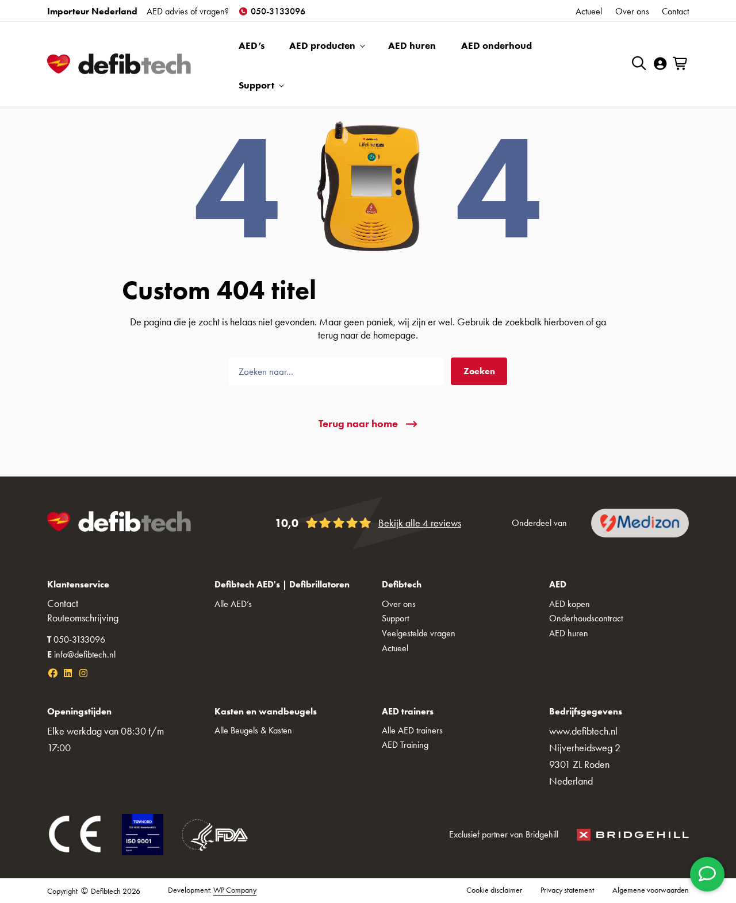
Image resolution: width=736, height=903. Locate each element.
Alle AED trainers (412, 730)
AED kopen (569, 603)
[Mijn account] (660, 64)
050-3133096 (276, 11)
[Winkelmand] (681, 64)
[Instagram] (83, 673)
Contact (675, 11)
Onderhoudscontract (586, 618)
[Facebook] (53, 673)
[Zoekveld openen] (639, 63)
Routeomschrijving (82, 618)
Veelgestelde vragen (418, 633)
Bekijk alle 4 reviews (419, 523)
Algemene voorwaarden (650, 890)
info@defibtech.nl (81, 654)
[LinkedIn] (68, 673)
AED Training (405, 744)
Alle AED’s (233, 603)
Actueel (589, 11)
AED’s (251, 45)
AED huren (412, 45)
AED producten (322, 45)
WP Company (234, 890)
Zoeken (479, 371)
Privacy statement (567, 890)
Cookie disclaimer (494, 890)
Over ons (632, 11)
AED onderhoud (496, 45)
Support (256, 85)
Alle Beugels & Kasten (253, 730)
